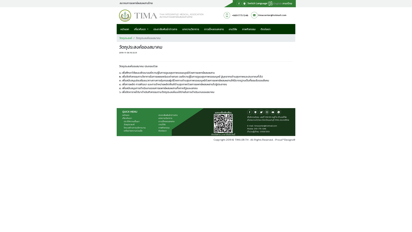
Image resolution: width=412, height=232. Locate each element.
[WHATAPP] (278, 111)
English (277, 3)
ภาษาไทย (287, 3)
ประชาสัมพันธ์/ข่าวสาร (165, 29)
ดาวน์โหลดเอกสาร (214, 29)
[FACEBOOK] (239, 3)
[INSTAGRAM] (267, 111)
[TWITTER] (261, 111)
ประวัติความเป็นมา (132, 121)
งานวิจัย (233, 29)
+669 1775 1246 (240, 15)
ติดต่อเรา (266, 29)
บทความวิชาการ (190, 29)
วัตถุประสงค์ (125, 38)
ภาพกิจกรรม (249, 29)
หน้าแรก (124, 29)
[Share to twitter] (124, 58)
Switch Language (258, 3)
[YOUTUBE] (272, 111)
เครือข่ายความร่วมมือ (133, 130)
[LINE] (244, 3)
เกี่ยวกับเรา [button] (140, 29)
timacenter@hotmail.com (272, 15)
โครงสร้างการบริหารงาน (135, 127)
